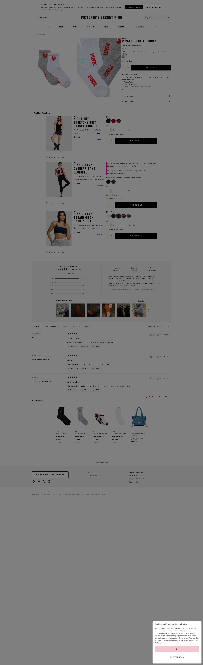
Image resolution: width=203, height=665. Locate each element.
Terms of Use (193, 640)
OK (177, 649)
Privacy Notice (179, 640)
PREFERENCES (177, 657)
